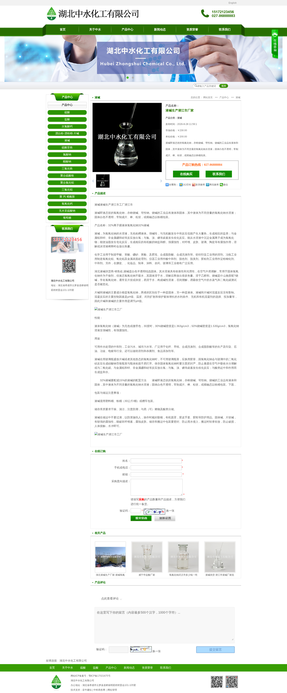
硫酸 (67, 112)
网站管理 (112, 690)
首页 (63, 29)
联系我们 (225, 29)
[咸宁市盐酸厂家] (147, 571)
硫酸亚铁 (67, 147)
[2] (127, 77)
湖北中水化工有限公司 (73, 660)
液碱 (67, 140)
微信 (225, 184)
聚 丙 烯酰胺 (67, 196)
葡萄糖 (67, 217)
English (233, 3)
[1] (133, 77)
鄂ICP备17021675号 (100, 675)
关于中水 (95, 29)
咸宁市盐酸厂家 (147, 575)
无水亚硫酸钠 (67, 210)
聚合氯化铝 (67, 182)
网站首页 (208, 97)
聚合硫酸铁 (67, 175)
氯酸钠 (67, 154)
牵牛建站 (87, 690)
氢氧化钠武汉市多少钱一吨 (183, 575)
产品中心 (127, 29)
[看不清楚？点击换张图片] (154, 512)
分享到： (173, 184)
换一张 (170, 510)
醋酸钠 (67, 161)
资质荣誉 (192, 29)
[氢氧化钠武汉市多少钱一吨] (183, 571)
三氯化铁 (67, 168)
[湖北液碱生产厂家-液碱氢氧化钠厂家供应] (110, 566)
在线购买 (186, 174)
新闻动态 (160, 29)
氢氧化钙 (67, 203)
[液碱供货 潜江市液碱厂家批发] (220, 571)
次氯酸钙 (67, 126)
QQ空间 (187, 184)
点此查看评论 (110, 598)
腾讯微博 (214, 184)
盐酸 (67, 119)
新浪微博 (200, 184)
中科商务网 (99, 690)
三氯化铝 (67, 189)
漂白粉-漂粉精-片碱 (67, 133)
